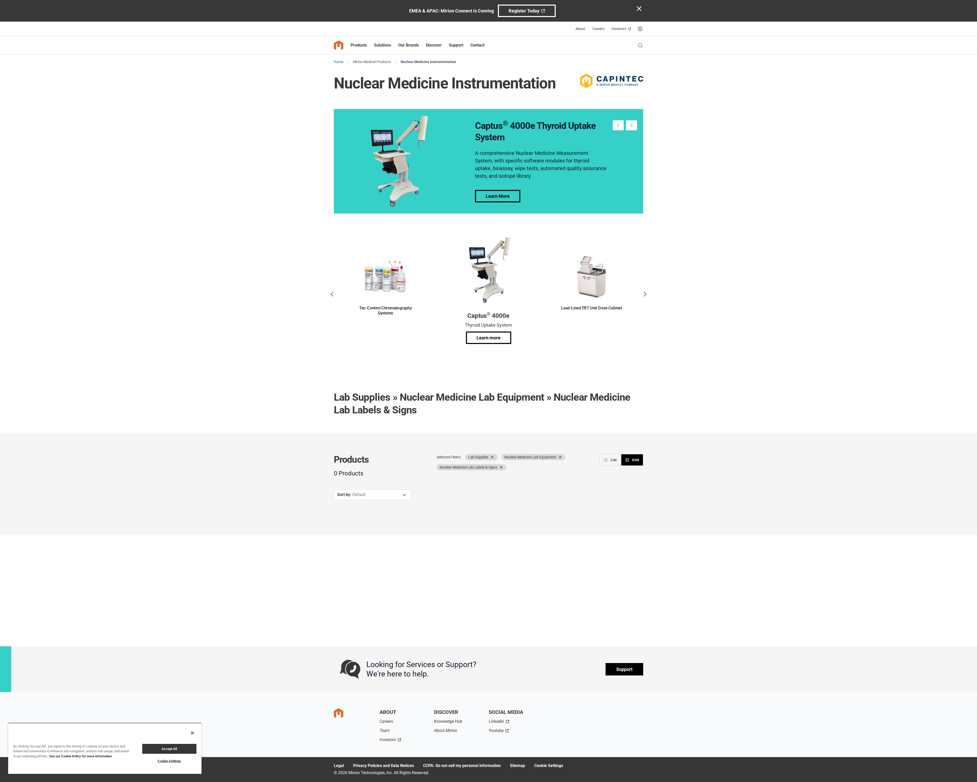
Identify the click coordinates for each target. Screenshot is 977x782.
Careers (598, 29)
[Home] (338, 45)
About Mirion (445, 730)
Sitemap (517, 765)
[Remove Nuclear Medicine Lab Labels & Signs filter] (501, 467)
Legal (339, 765)
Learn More (498, 196)
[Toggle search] (640, 45)
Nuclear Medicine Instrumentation (428, 62)
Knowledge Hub (448, 721)
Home (338, 62)
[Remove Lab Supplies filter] (492, 457)
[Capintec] (611, 81)
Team (385, 730)
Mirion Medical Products (372, 62)
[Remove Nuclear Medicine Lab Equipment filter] (560, 457)
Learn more (488, 337)
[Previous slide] (618, 125)
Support (624, 669)
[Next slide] (631, 125)
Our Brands (408, 45)
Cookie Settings (548, 765)
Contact (477, 45)
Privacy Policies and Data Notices (383, 765)
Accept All (169, 749)
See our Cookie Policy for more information (80, 756)
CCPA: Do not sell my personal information (462, 765)
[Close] (192, 733)
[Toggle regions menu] (640, 29)
